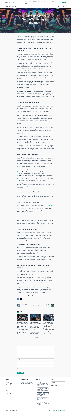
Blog (15, 6)
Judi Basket (52, 1)
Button (64, 2)
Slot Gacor (35, 1)
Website (18, 366)
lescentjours (10, 2)
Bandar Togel (26, 3)
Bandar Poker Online (46, 1)
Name (18, 359)
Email (18, 362)
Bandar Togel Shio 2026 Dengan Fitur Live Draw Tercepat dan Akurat (42, 398)
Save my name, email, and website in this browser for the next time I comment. (33, 368)
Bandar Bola (30, 1)
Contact (12, 6)
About (10, 6)
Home (7, 6)
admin (31, 337)
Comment (19, 347)
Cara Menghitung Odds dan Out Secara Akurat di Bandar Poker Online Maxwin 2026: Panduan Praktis (22, 325)
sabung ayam (40, 1)
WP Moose (63, 410)
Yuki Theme (58, 410)
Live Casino (26, 1)
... (18, 333)
